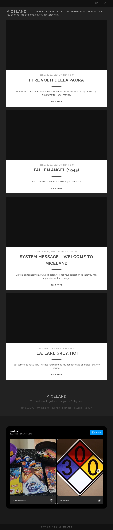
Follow (98, 432)
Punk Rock (56, 12)
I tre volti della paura (56, 80)
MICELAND (16, 11)
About (103, 12)
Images (92, 12)
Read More (56, 102)
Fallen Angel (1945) (56, 170)
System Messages (75, 12)
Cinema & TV (40, 12)
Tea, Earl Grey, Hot (56, 353)
